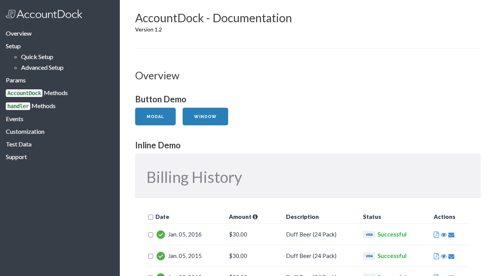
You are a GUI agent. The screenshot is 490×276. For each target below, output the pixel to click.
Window (205, 116)
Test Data (18, 144)
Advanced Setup (42, 67)
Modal (155, 116)
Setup (13, 45)
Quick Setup (37, 56)
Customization (25, 131)
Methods (37, 92)
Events (14, 118)
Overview (18, 33)
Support (16, 156)
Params (16, 80)
